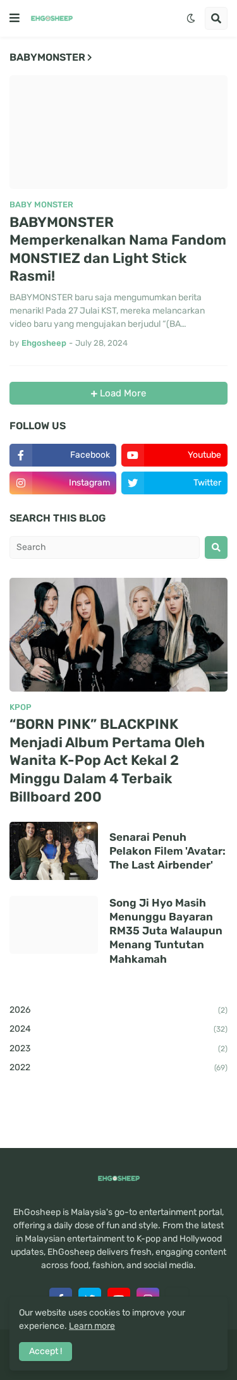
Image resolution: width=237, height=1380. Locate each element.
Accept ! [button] (45, 1351)
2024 (118, 1028)
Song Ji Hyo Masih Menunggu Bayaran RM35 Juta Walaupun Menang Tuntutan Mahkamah (165, 930)
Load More (121, 393)
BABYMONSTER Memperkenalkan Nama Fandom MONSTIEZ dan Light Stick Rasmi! (117, 249)
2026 (118, 1009)
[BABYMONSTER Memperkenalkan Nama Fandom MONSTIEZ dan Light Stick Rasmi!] (118, 132)
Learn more (92, 1326)
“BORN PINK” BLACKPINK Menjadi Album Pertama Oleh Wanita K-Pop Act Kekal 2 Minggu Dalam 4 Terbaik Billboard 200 (107, 760)
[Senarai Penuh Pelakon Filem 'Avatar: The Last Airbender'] (53, 851)
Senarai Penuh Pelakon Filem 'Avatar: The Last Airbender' (167, 851)
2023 (118, 1048)
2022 (118, 1067)
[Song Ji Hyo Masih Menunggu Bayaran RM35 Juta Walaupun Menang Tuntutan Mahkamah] (53, 925)
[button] (14, 18)
